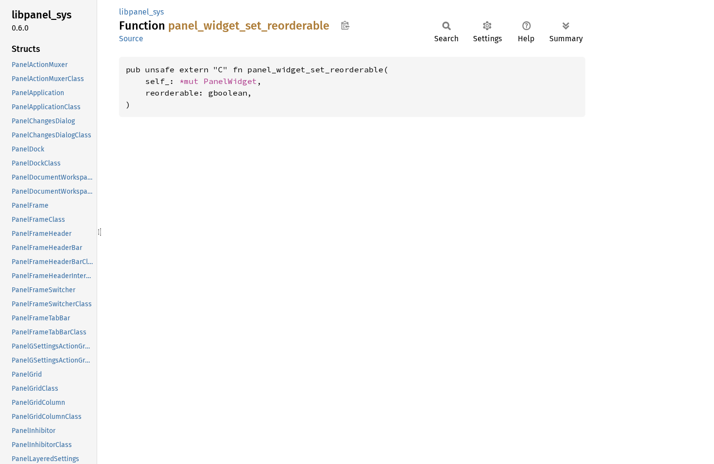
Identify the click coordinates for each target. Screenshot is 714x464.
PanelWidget (230, 81)
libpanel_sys (141, 12)
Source (131, 38)
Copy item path (345, 25)
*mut (191, 81)
